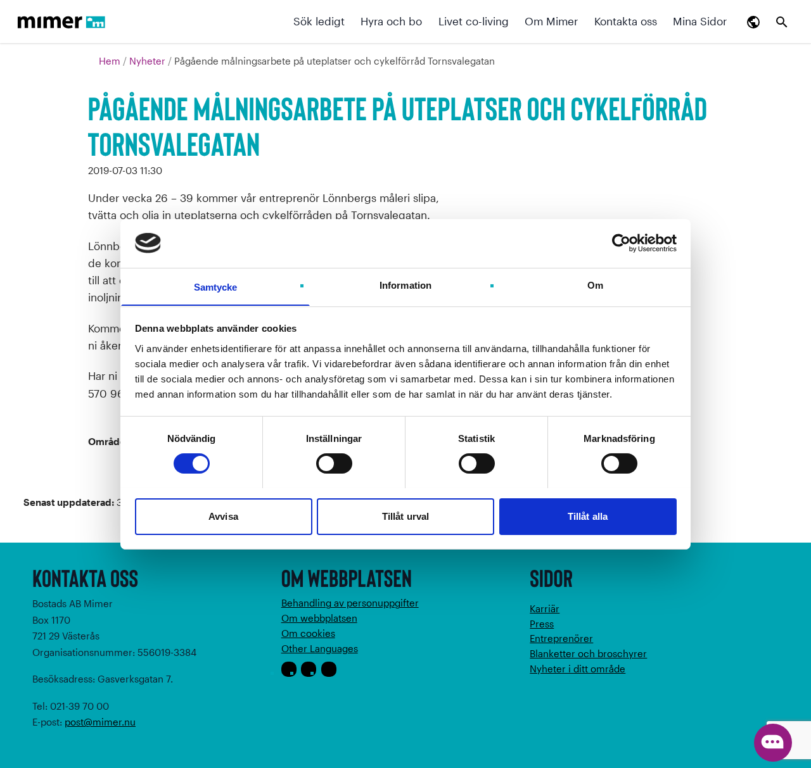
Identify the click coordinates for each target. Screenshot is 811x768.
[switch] (334, 463)
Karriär (544, 608)
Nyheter (148, 60)
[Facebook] (289, 669)
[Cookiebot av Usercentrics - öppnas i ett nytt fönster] (621, 243)
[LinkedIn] (328, 669)
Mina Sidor (700, 21)
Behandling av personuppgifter (350, 602)
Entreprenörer (561, 638)
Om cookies (308, 633)
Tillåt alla (588, 515)
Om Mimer (551, 21)
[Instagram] (308, 669)
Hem (111, 60)
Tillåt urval (405, 515)
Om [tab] (595, 284)
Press (542, 623)
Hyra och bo (391, 21)
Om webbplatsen (319, 618)
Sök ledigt (319, 21)
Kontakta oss (625, 21)
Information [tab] (405, 284)
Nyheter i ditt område (577, 668)
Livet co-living (473, 21)
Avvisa (223, 515)
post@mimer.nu (100, 721)
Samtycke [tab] (216, 286)
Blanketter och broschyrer (588, 653)
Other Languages (319, 648)
